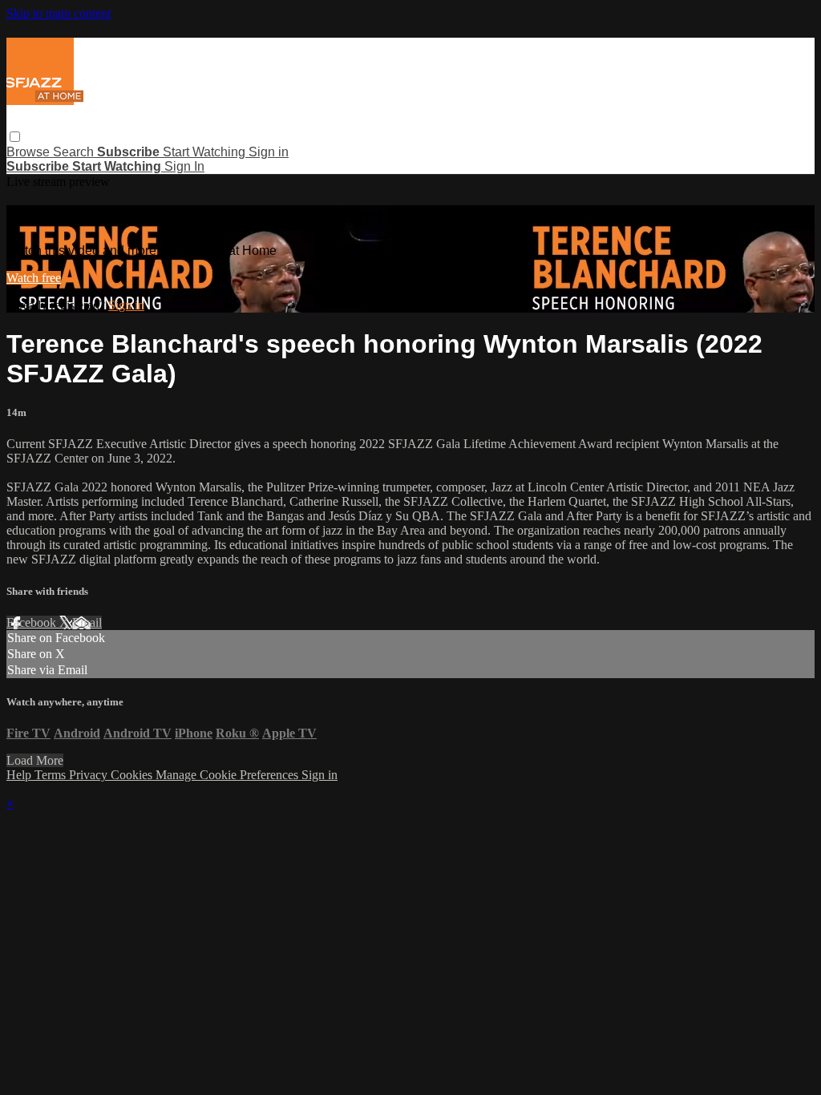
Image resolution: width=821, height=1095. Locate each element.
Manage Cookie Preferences (228, 775)
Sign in (269, 152)
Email (87, 622)
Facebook (32, 622)
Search (75, 152)
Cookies (133, 775)
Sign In (184, 166)
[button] (15, 136)
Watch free (33, 278)
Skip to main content (58, 13)
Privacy (90, 775)
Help (20, 775)
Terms (51, 775)
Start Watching (206, 152)
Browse (29, 152)
